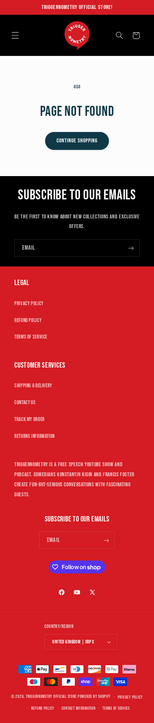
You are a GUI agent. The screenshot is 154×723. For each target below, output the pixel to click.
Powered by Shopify (94, 697)
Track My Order (29, 419)
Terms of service (116, 708)
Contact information (79, 708)
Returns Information (34, 436)
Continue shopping (77, 140)
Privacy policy (130, 697)
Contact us (24, 403)
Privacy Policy (29, 304)
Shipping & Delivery (33, 386)
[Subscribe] (131, 248)
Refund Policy (28, 320)
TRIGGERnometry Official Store (51, 697)
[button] (15, 35)
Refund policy (43, 708)
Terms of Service (30, 337)
